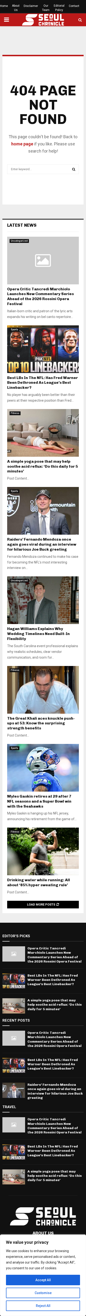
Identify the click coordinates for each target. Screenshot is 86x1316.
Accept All (43, 1280)
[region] (43, 1275)
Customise (43, 1293)
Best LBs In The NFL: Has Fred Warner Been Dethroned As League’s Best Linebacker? (42, 382)
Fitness (15, 413)
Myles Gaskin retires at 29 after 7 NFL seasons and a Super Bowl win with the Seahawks (39, 801)
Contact (74, 6)
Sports (14, 329)
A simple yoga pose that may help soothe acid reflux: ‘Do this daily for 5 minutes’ (42, 466)
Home (4, 6)
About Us (16, 8)
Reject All (43, 1306)
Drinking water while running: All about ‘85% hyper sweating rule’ (38, 882)
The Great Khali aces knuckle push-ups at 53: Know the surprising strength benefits (41, 723)
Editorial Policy (59, 8)
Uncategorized (19, 241)
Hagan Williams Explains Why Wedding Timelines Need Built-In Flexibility (38, 633)
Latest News (22, 225)
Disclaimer (31, 6)
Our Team (45, 8)
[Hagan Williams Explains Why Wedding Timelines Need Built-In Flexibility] (43, 600)
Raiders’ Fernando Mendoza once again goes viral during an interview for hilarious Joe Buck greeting (41, 544)
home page (22, 143)
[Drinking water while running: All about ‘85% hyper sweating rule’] (43, 851)
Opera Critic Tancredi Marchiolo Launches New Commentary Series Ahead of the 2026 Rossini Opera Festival (40, 296)
